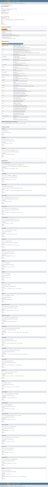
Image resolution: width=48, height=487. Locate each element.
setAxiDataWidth (16, 92)
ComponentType (4, 56)
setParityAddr (15, 105)
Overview (1, 483)
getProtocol (15, 72)
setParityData (15, 108)
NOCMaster (2, 13)
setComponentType (16, 95)
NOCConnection (20, 46)
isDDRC (14, 82)
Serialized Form (4, 24)
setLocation (15, 100)
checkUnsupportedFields (17, 51)
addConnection (15, 46)
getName (14, 69)
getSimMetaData (15, 74)
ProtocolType (4, 72)
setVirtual (15, 113)
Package (5, 483)
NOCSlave (6, 13)
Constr (9, 3)
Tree (10, 483)
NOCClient (3, 32)
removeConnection (16, 90)
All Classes (20, 2)
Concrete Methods (19, 43)
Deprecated (14, 483)
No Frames (14, 2)
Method (12, 3)
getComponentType (16, 56)
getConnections (15, 59)
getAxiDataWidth (16, 54)
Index (17, 483)
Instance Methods (11, 43)
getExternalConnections (17, 64)
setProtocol (15, 110)
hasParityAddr (15, 77)
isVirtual (14, 87)
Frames (11, 2)
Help (19, 483)
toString (14, 118)
